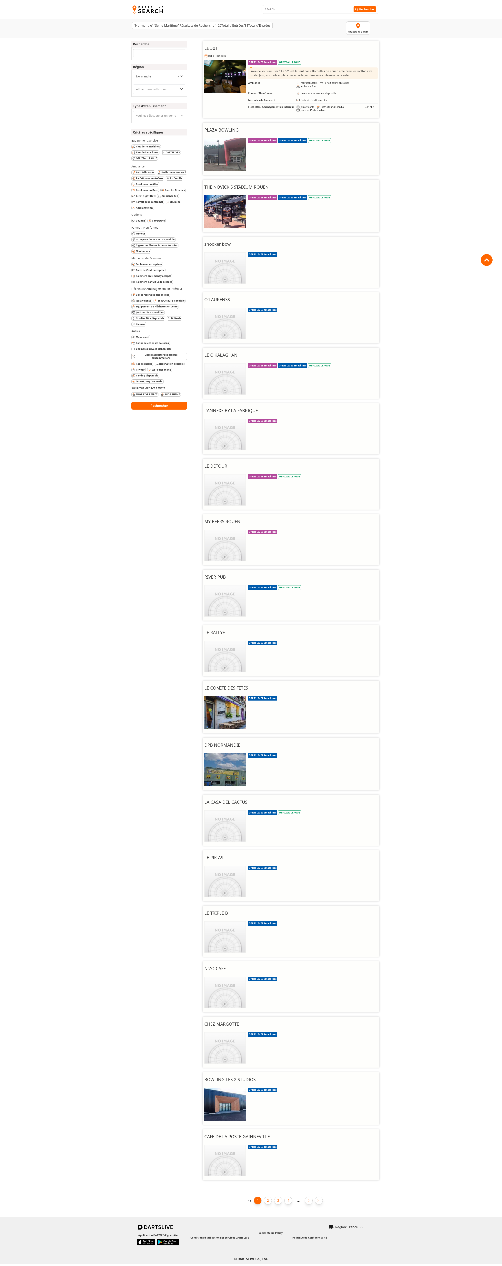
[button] (178, 76)
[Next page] (308, 1200)
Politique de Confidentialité (309, 1237)
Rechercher (159, 406)
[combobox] (159, 76)
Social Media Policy (271, 1233)
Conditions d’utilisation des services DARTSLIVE (219, 1237)
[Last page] (319, 1200)
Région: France (346, 1227)
